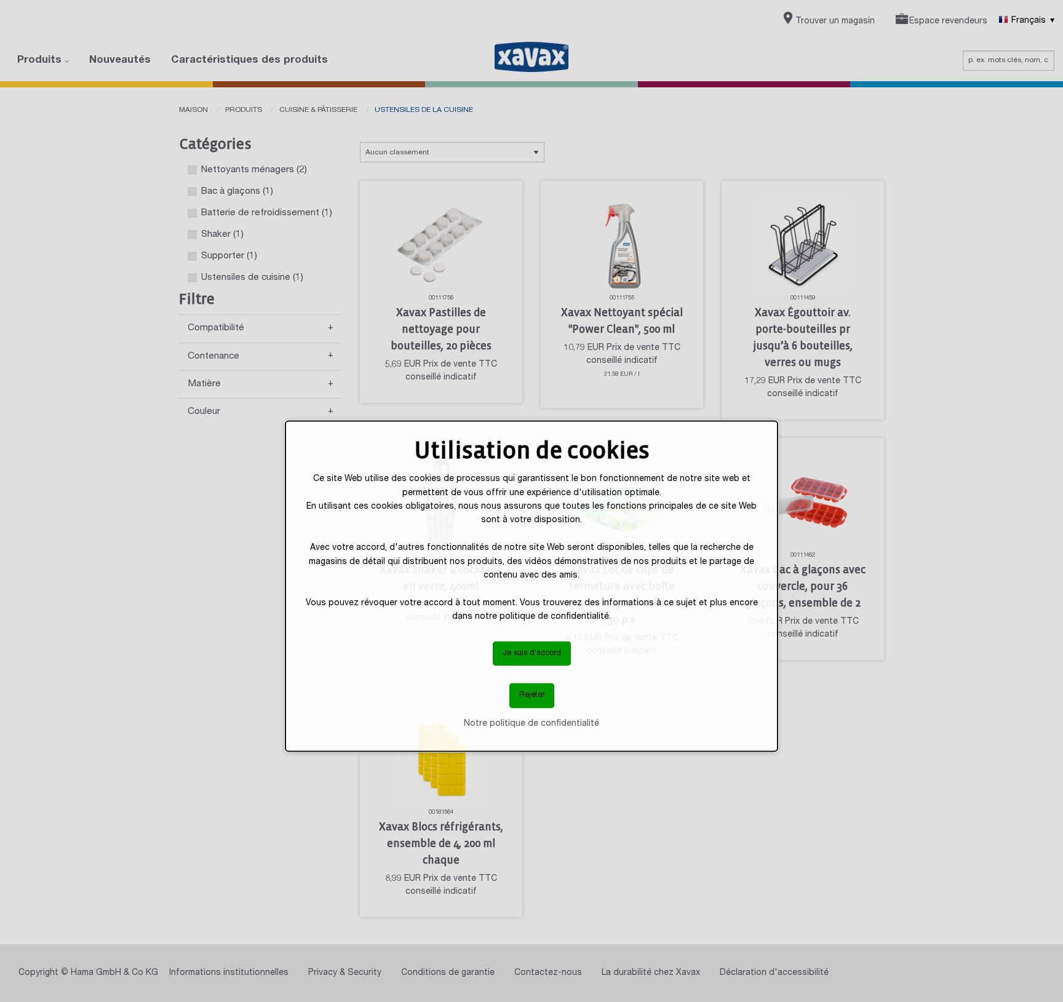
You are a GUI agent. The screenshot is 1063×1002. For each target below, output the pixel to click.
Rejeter (531, 695)
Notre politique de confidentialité (531, 723)
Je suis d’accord (532, 653)
